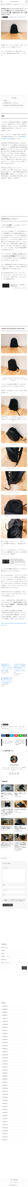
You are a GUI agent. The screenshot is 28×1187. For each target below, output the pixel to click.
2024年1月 (5, 1085)
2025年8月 (5, 1030)
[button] (3, 735)
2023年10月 (5, 1094)
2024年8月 (5, 1064)
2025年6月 (5, 1036)
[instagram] (18, 774)
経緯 (6, 100)
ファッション (22, 726)
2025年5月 (5, 1039)
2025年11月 (5, 1021)
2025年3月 (5, 1045)
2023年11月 (5, 1091)
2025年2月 (5, 1048)
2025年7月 (5, 1033)
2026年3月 (5, 1012)
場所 (4, 950)
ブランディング (5, 728)
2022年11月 (5, 1127)
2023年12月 (5, 1088)
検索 (24, 968)
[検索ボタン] (26, 1)
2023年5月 (5, 1109)
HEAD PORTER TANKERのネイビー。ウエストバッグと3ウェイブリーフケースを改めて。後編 (6, 667)
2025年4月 (5, 1042)
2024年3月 (5, 1079)
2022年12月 (5, 1124)
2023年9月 (5, 1097)
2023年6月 (5, 1106)
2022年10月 (5, 1130)
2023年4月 (5, 1112)
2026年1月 (5, 1018)
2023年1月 (5, 1121)
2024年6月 (5, 1070)
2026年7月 (5, 1006)
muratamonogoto (14, 765)
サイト (4, 894)
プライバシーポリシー (14, 1182)
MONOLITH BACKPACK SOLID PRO (14, 105)
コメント (5, 867)
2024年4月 (5, 1076)
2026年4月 (5, 1009)
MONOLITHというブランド (11, 103)
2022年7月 (5, 1139)
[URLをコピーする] (25, 735)
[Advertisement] (14, 76)
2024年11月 (5, 1057)
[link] (10, 774)
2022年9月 (5, 1133)
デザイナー (5, 726)
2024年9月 (5, 1061)
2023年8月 (5, 1100)
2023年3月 (5, 1115)
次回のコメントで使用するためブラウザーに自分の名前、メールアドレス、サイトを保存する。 (14, 900)
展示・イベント (6, 956)
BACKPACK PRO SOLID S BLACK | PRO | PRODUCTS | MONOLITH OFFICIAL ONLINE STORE (17, 561)
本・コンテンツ (6, 962)
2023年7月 (5, 1103)
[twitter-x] (15, 774)
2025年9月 (5, 1027)
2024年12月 (5, 1054)
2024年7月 (5, 1067)
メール (5, 889)
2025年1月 (5, 1051)
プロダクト (5, 17)
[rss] (17, 1180)
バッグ (16, 726)
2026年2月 (5, 1015)
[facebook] (13, 774)
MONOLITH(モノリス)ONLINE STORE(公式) (17, 285)
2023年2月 (5, 1118)
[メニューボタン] (1, 1)
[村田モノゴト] (14, 1)
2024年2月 (5, 1082)
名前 (4, 884)
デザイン (11, 726)
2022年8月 (5, 1136)
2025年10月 (5, 1024)
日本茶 (4, 959)
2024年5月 (5, 1073)
